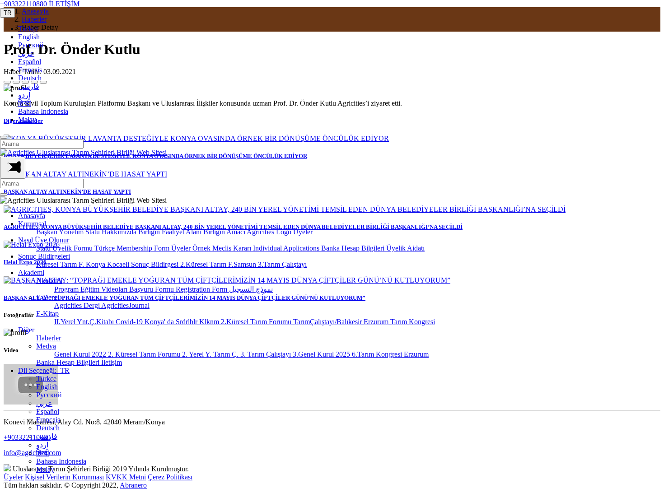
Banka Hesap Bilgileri (353, 248)
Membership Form (144, 248)
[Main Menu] (12, 168)
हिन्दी (24, 103)
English (29, 37)
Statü (93, 232)
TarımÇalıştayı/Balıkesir (328, 322)
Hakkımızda (120, 232)
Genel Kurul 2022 (81, 354)
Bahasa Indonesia (43, 111)
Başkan (47, 232)
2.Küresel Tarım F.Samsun (219, 264)
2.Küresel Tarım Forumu (257, 322)
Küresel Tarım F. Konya (71, 264)
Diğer (26, 330)
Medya (46, 346)
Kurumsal (32, 224)
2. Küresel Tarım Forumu (145, 354)
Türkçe (28, 29)
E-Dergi (47, 297)
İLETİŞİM (64, 4)
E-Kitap (47, 313)
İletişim (111, 362)
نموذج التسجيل (251, 289)
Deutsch (30, 78)
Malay (27, 119)
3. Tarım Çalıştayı (266, 354)
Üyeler (303, 232)
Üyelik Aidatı (405, 248)
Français (30, 70)
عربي (26, 53)
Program (67, 289)
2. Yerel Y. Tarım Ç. (211, 354)
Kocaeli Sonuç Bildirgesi (143, 264)
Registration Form (202, 289)
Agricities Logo (270, 232)
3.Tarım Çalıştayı (282, 264)
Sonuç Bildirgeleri (44, 256)
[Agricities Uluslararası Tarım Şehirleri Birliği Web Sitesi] (83, 152)
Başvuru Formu (152, 289)
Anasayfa (31, 215)
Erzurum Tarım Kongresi (399, 322)
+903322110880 (23, 4)
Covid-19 (130, 322)
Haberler (48, 338)
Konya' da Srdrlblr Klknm (183, 322)
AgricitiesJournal (125, 305)
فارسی (28, 86)
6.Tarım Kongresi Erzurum (390, 354)
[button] (7, 13)
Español (29, 61)
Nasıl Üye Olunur (43, 240)
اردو (24, 95)
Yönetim (72, 232)
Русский (31, 45)
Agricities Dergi (77, 305)
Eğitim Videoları (104, 289)
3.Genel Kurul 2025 (322, 354)
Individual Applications (287, 248)
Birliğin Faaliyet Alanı (170, 232)
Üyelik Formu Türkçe (84, 248)
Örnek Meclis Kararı (222, 248)
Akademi (31, 272)
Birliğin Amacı (225, 232)
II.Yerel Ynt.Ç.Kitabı (85, 322)
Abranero (133, 485)
